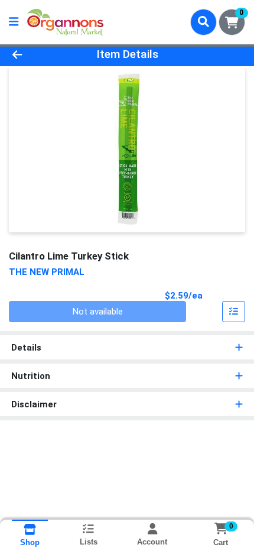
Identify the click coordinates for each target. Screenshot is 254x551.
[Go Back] (38, 54)
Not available (98, 311)
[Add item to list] (234, 311)
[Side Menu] (13, 22)
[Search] (203, 22)
